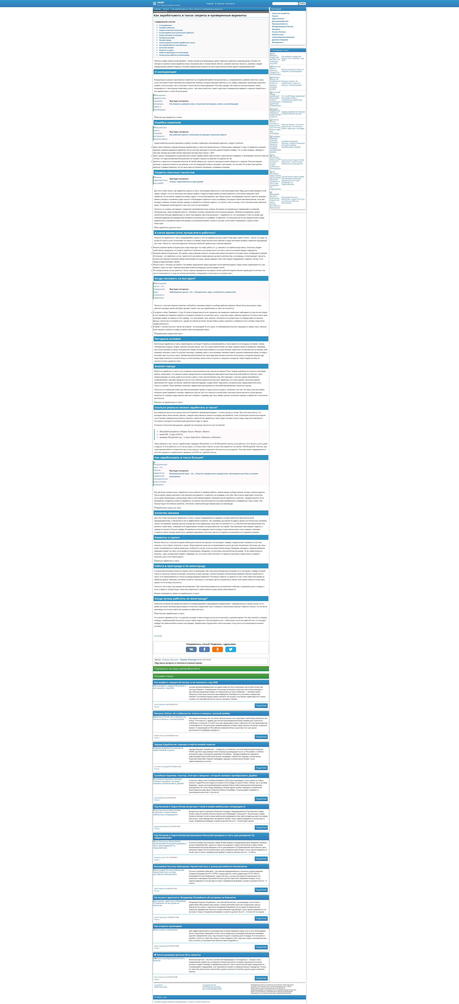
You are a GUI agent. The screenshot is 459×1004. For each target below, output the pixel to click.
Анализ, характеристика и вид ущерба (186, 182)
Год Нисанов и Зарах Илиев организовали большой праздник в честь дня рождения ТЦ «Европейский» (204, 836)
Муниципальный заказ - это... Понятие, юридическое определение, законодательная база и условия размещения (213, 475)
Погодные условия (166, 38)
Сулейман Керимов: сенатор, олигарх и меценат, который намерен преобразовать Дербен (205, 775)
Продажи (276, 29)
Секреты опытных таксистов (171, 30)
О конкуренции (165, 25)
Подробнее (261, 705)
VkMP (160, 2)
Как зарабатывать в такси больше (173, 45)
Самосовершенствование (283, 37)
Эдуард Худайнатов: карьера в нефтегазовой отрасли (184, 744)
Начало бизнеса (279, 32)
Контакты (230, 3)
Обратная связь (160, 987)
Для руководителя (280, 21)
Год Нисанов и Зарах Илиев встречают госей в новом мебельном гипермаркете (199, 806)
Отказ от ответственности (199, 1002)
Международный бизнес (282, 26)
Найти (302, 4)
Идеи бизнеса (278, 18)
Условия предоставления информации (170, 1002)
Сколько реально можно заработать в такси (177, 43)
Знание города (165, 40)
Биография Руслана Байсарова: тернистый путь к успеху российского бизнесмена (200, 866)
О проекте (219, 3)
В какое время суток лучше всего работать (176, 33)
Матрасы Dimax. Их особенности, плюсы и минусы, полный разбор (192, 713)
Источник (158, 636)
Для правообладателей (212, 989)
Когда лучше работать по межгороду (174, 55)
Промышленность (280, 24)
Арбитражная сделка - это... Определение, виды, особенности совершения (203, 292)
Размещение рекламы (211, 987)
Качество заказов (166, 48)
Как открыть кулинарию (168, 926)
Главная (210, 3)
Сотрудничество (209, 985)
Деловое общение (280, 40)
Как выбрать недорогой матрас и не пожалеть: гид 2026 (186, 682)
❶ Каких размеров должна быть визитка (177, 954)
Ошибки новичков (166, 28)
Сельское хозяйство (281, 13)
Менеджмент (277, 42)
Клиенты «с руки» (166, 50)
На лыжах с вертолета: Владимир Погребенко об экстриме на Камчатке (195, 897)
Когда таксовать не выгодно (170, 35)
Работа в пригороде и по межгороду (173, 52)
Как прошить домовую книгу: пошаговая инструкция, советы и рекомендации (204, 104)
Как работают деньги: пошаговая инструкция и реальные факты (198, 135)
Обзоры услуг (278, 34)
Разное (156, 707)
